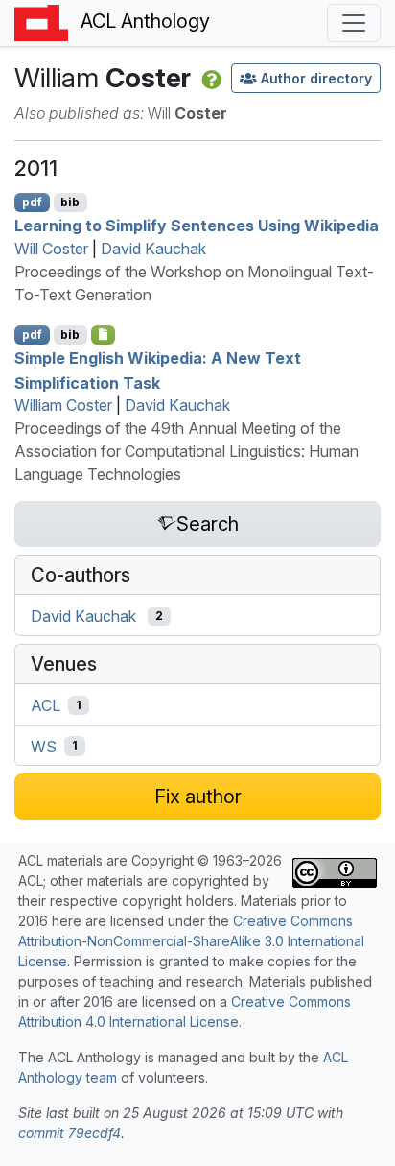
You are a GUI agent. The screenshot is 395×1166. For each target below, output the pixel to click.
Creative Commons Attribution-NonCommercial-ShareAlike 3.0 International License (191, 941)
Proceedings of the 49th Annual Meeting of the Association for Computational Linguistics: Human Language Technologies (186, 451)
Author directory (316, 78)
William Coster (63, 405)
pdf (32, 202)
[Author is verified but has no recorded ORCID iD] (209, 77)
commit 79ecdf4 (69, 1133)
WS (44, 745)
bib (70, 202)
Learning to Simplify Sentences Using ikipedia (196, 225)
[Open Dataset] (103, 335)
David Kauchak (153, 248)
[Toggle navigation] (354, 23)
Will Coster (51, 248)
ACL (45, 705)
